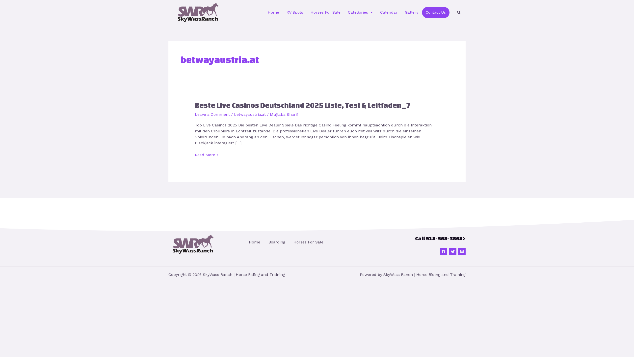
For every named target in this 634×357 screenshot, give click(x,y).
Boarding (276, 242)
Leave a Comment (212, 114)
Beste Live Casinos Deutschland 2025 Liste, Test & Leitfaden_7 (302, 105)
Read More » (206, 154)
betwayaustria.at (250, 114)
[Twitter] (452, 251)
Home (273, 12)
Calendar (388, 12)
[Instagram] (462, 251)
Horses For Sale (326, 12)
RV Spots (295, 12)
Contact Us (436, 12)
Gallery (411, 12)
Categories (358, 12)
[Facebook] (443, 251)
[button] (360, 12)
